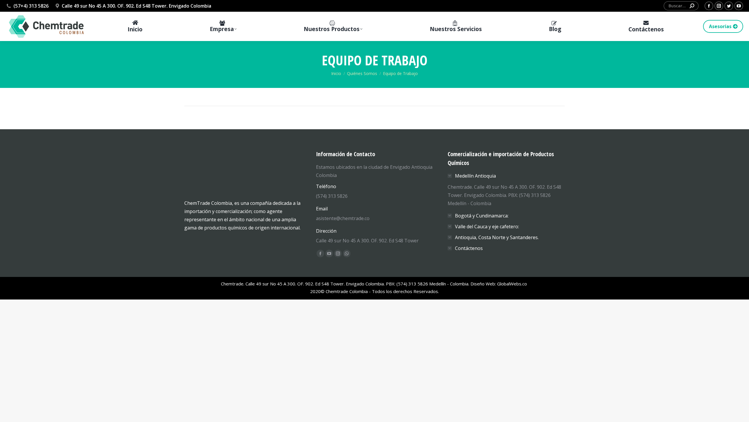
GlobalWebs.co (512, 284)
